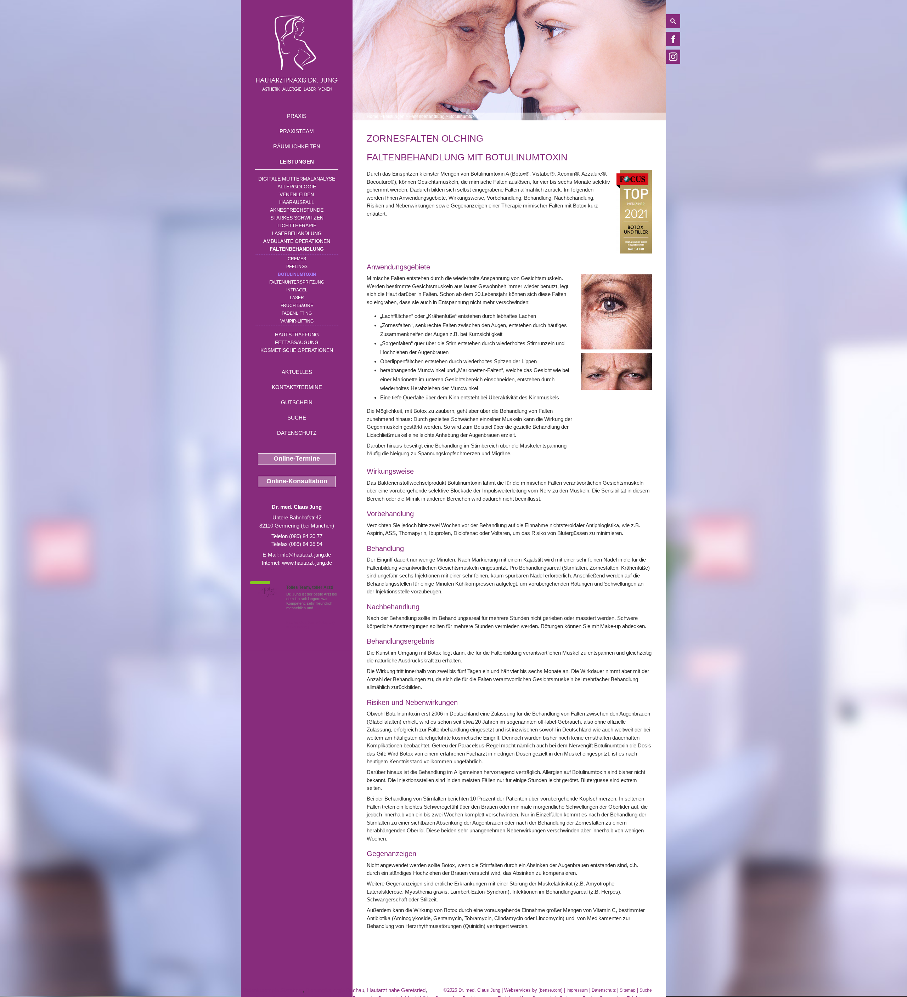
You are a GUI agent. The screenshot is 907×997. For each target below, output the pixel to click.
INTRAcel (297, 289)
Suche (296, 418)
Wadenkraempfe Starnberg (272, 990)
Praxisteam (297, 131)
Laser (297, 297)
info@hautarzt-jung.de (305, 555)
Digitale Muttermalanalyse (296, 179)
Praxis (296, 116)
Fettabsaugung (297, 342)
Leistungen (297, 162)
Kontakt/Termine (297, 387)
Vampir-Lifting (297, 321)
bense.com (550, 990)
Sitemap (628, 990)
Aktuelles (297, 372)
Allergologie (296, 186)
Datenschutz (296, 433)
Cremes (297, 258)
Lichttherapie (296, 225)
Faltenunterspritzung (296, 282)
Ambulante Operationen (296, 241)
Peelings (297, 266)
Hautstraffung (297, 334)
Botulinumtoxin (297, 274)
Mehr (323, 608)
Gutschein (296, 402)
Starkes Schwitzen (296, 218)
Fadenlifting (297, 313)
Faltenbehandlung (297, 249)
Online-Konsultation (296, 481)
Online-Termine (297, 458)
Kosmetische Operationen (296, 350)
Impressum (577, 990)
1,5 (267, 591)
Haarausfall (296, 202)
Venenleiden (297, 194)
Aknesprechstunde (296, 210)
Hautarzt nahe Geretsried (396, 990)
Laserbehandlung (297, 233)
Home (372, 116)
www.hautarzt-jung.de (307, 563)
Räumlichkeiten (296, 146)
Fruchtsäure (297, 305)
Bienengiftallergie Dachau (335, 990)
